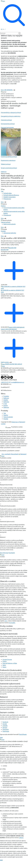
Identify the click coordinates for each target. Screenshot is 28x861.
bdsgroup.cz (15, 422)
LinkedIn (5, 726)
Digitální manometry (9, 197)
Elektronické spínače (9, 224)
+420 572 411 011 (6, 382)
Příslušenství (7, 199)
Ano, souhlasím (6, 454)
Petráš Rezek (23, 734)
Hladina (3, 206)
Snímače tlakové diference (11, 195)
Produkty (6, 396)
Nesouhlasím (15, 454)
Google (4, 724)
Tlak (2, 191)
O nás (5, 404)
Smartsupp (5, 731)
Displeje (3, 231)
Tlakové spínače (5, 222)
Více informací (4, 553)
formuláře (12, 623)
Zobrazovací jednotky (9, 233)
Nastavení (23, 454)
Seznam (4, 727)
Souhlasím (12, 553)
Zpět (1, 737)
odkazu (21, 837)
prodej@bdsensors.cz (17, 382)
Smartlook (5, 729)
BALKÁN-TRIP (5, 250)
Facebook (5, 722)
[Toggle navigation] (6, 1)
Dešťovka (6, 402)
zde (6, 621)
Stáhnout (6, 407)
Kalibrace (6, 398)
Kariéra (5, 405)
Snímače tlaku (7, 193)
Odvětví (5, 400)
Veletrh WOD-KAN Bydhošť (9, 329)
